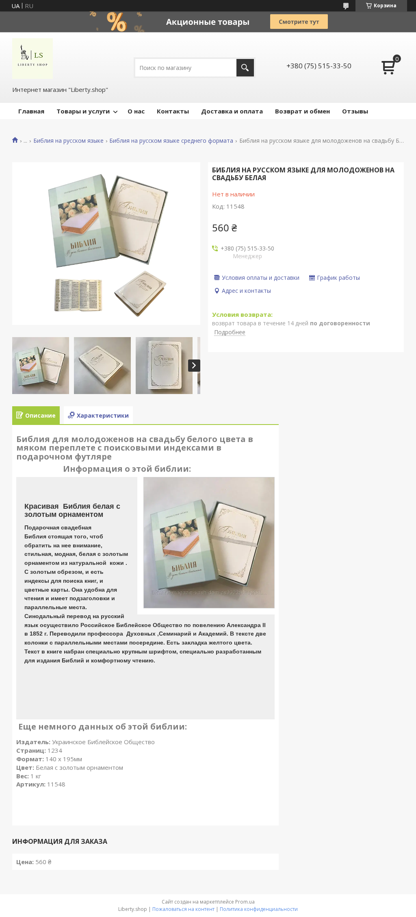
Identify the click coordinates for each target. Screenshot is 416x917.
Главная (31, 111)
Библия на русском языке (68, 140)
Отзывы (355, 111)
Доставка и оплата (232, 111)
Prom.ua (245, 901)
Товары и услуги (83, 111)
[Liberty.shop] (32, 58)
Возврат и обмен (302, 111)
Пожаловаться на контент (183, 909)
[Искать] (245, 67)
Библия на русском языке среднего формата (171, 140)
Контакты (173, 111)
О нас (136, 111)
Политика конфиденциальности (259, 909)
